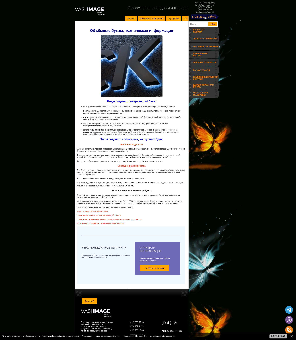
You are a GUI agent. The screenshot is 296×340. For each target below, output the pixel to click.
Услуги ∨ (89, 301)
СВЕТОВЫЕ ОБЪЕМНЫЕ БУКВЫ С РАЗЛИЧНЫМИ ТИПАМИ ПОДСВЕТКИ (109, 219)
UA (185, 18)
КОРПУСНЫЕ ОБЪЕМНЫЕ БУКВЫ (92, 211)
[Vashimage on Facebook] (164, 324)
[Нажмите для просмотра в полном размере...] (131, 96)
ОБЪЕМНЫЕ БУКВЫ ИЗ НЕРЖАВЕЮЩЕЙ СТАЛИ (99, 215)
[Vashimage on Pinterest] (169, 324)
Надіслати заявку (154, 268)
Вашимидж (96, 324)
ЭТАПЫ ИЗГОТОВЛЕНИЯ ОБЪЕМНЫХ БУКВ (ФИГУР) (100, 223)
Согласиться (278, 336)
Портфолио (173, 18)
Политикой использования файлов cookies (155, 336)
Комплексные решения (151, 18)
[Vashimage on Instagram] (175, 324)
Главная (131, 18)
